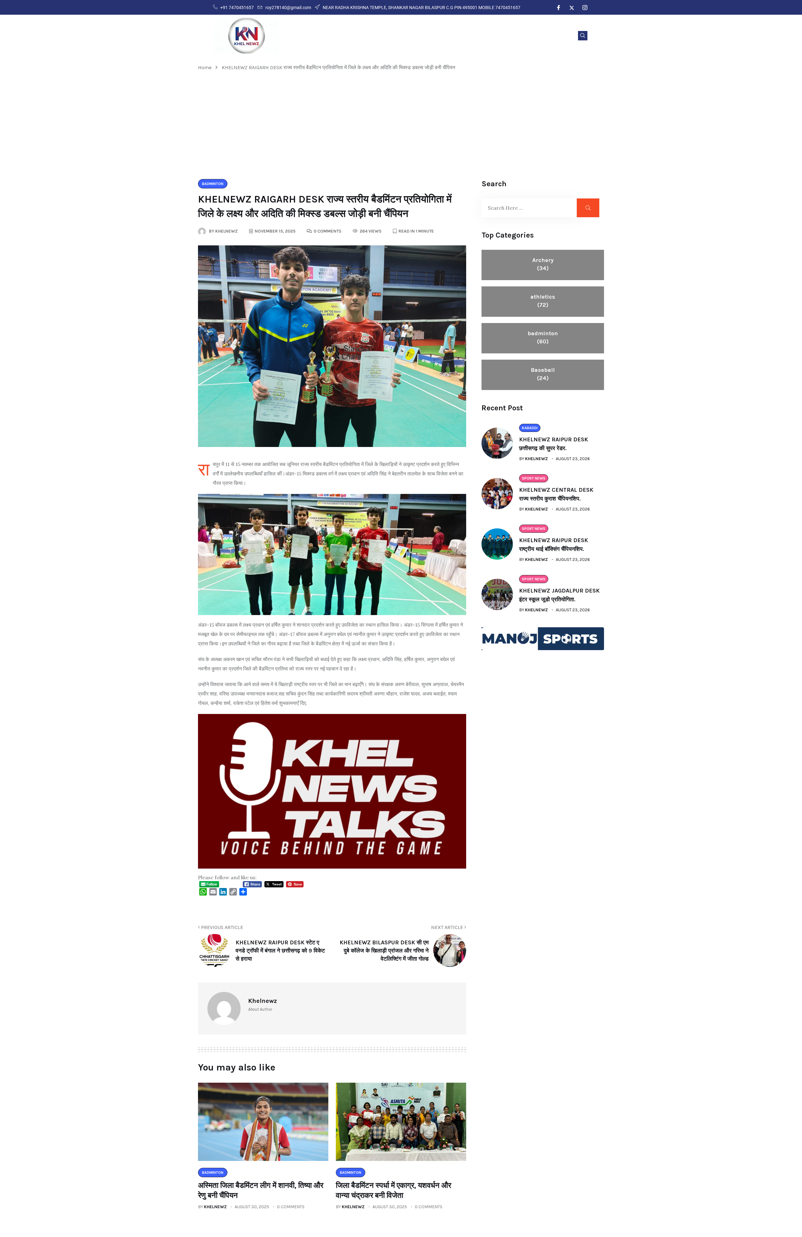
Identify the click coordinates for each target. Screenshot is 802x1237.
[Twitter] (571, 7)
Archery (543, 264)
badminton (543, 337)
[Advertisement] (401, 125)
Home (206, 67)
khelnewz (215, 1206)
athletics (542, 300)
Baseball (543, 374)
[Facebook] (558, 7)
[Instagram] (585, 7)
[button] (582, 35)
